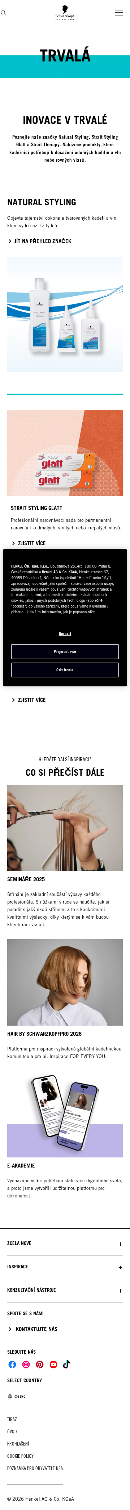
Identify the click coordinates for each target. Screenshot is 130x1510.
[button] (65, 1243)
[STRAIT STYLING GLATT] (65, 482)
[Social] (12, 1364)
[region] (65, 617)
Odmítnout (65, 670)
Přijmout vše (65, 651)
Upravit (65, 633)
